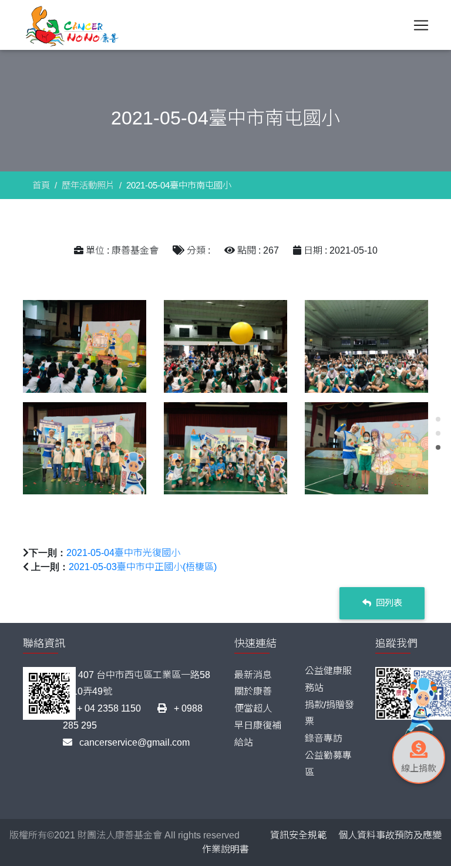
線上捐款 (418, 768)
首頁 (41, 185)
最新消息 (253, 675)
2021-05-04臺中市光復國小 (123, 553)
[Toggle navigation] (421, 25)
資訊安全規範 (298, 835)
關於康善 (253, 691)
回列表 (387, 603)
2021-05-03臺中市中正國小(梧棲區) (143, 567)
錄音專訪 (323, 738)
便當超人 (253, 708)
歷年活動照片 (88, 185)
